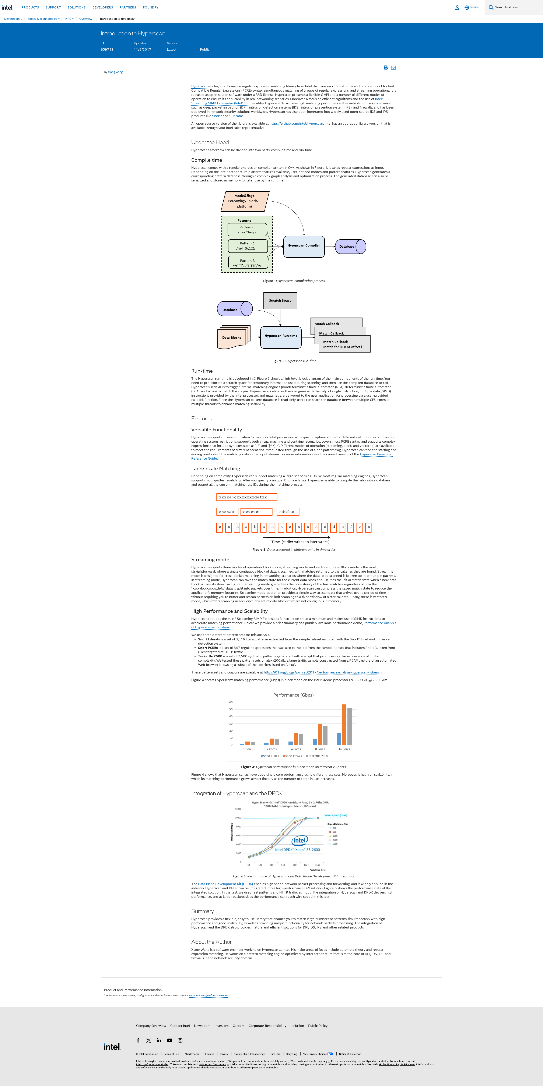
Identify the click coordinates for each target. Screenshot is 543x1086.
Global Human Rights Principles (397, 1064)
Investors (221, 1026)
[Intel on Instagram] (180, 1041)
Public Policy (317, 1026)
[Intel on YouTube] (169, 1041)
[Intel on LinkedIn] (159, 1041)
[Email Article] (393, 67)
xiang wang (115, 72)
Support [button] (53, 7)
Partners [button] (128, 7)
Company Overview (151, 1026)
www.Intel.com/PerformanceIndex (208, 995)
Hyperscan (199, 86)
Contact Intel (180, 1026)
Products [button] (30, 7)
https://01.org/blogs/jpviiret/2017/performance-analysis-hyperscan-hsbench (323, 672)
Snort (216, 116)
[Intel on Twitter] (148, 1041)
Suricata (235, 116)
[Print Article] (385, 67)
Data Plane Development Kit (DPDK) (225, 884)
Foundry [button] (151, 7)
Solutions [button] (77, 7)
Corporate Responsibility (267, 1026)
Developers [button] (102, 7)
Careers (238, 1026)
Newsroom (202, 1026)
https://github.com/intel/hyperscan (296, 123)
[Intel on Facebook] (138, 1041)
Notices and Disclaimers (212, 1064)
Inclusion (297, 1026)
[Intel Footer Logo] (112, 1046)
